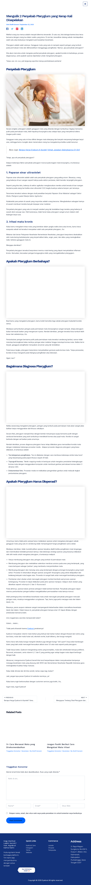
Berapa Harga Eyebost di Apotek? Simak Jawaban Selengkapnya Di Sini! (49, 150)
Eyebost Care (31, 845)
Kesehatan (25, 751)
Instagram (29, 848)
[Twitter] (12, 29)
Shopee (51, 848)
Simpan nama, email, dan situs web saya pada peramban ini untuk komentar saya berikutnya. (45, 813)
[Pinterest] (17, 29)
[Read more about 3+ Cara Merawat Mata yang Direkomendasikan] (25, 730)
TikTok (28, 850)
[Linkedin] (22, 29)
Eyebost (30, 629)
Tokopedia (52, 850)
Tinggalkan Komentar (13, 751)
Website (29, 852)
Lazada (50, 845)
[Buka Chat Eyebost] (13, 878)
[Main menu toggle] (85, 4)
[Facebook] (7, 29)
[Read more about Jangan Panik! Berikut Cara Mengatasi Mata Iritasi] (66, 730)
